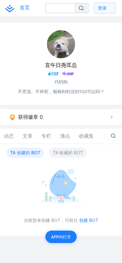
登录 (102, 8)
